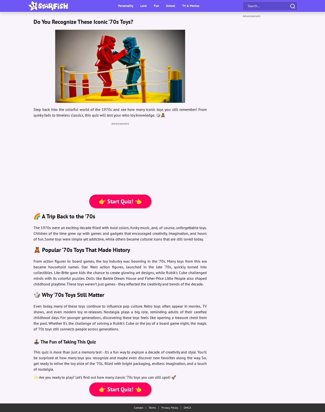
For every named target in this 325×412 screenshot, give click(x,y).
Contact (138, 407)
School (170, 6)
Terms (152, 407)
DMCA (187, 407)
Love (143, 6)
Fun (156, 6)
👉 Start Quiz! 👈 (120, 201)
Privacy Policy (169, 407)
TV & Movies (190, 6)
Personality (125, 6)
